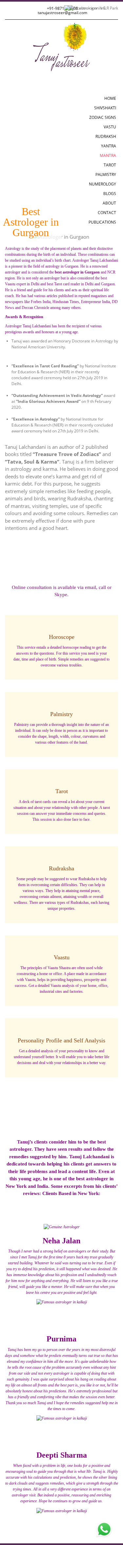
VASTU (110, 127)
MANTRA (108, 155)
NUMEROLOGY (102, 184)
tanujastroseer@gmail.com (62, 13)
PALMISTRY (105, 174)
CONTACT (107, 212)
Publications (102, 222)
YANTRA (108, 146)
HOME (110, 98)
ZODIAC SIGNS (102, 117)
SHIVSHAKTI (105, 108)
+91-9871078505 (62, 8)
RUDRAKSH (105, 136)
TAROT (110, 165)
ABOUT (109, 203)
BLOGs (109, 193)
